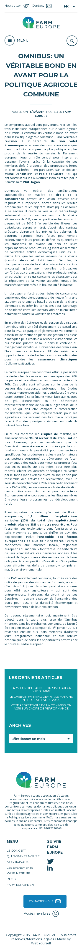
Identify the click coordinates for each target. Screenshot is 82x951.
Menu (23, 40)
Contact (38, 5)
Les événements (20, 867)
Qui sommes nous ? (23, 856)
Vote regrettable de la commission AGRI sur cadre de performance (41, 706)
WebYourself (41, 943)
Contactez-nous (41, 901)
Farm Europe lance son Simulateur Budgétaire (41, 689)
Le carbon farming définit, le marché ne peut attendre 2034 (41, 698)
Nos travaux (18, 862)
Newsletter (13, 5)
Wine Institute (18, 873)
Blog (11, 879)
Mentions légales (40, 939)
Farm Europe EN (20, 884)
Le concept (16, 850)
